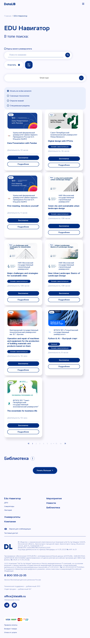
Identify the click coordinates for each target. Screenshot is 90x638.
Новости (51, 503)
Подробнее (23, 164)
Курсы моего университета (19, 49)
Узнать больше (44, 470)
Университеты (12, 517)
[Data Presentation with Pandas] (22, 121)
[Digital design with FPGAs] (63, 121)
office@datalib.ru (15, 596)
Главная (7, 16)
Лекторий (8, 510)
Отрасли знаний (17, 101)
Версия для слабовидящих (20, 529)
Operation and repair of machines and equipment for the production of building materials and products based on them (23, 342)
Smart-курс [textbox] (44, 78)
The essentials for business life (22, 411)
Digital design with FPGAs (60, 141)
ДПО (6, 503)
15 (56, 443)
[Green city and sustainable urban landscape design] (63, 183)
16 (61, 443)
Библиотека (53, 507)
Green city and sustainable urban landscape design (63, 207)
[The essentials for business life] (22, 388)
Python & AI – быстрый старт (62, 338)
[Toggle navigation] (83, 4)
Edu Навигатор (12, 498)
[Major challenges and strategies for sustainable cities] (22, 251)
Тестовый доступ (11, 533)
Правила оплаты (10, 625)
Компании (10, 521)
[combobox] (45, 77)
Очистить (12, 65)
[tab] (45, 91)
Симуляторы (9, 506)
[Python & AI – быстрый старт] (63, 318)
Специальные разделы (20, 106)
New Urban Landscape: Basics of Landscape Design (64, 274)
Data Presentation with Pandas (22, 143)
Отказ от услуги (10, 632)
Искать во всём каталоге (20, 91)
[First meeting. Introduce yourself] (22, 183)
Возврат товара (10, 629)
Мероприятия (54, 498)
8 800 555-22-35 (15, 575)
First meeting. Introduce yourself (22, 206)
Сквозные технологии (19, 96)
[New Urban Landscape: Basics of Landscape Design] (63, 251)
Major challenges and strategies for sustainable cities (22, 274)
